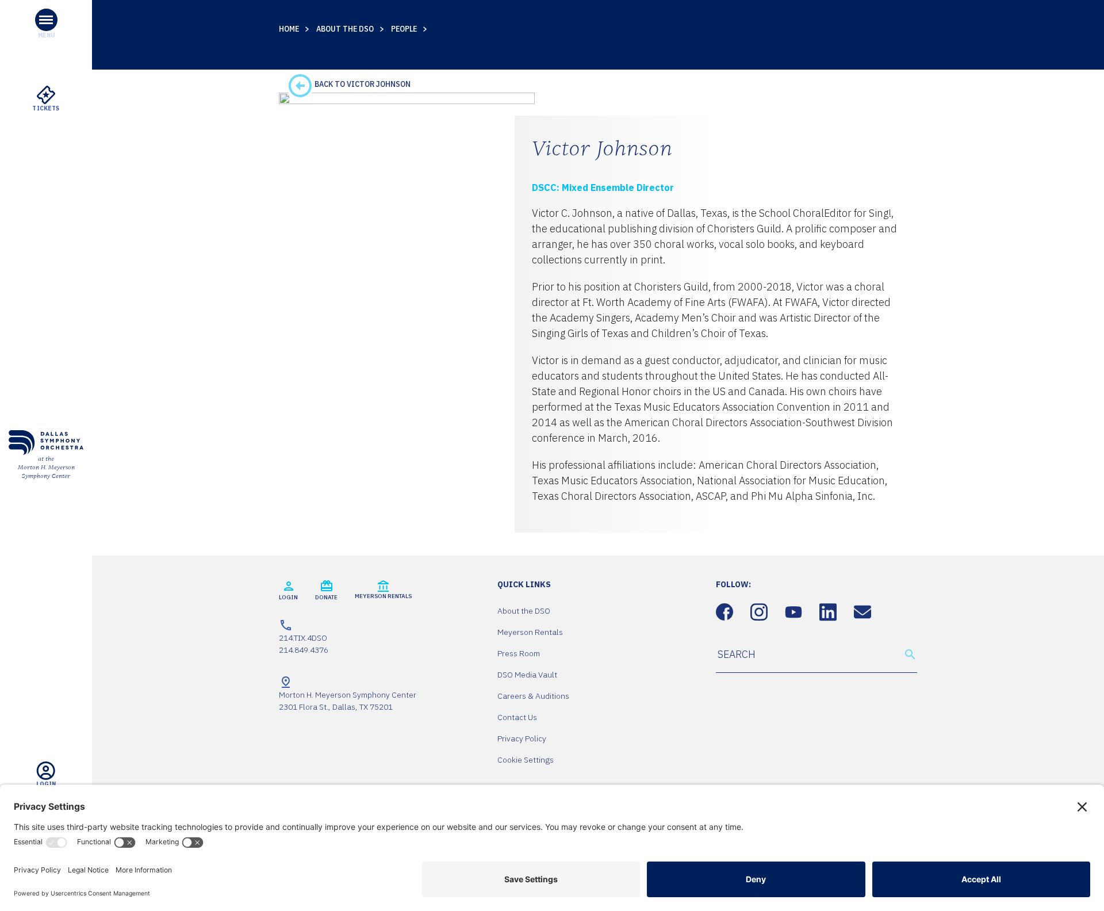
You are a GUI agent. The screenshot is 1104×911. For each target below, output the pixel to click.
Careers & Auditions (533, 696)
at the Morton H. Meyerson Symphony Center (46, 468)
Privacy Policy (521, 738)
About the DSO (345, 29)
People (404, 29)
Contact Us (517, 717)
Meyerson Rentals (530, 632)
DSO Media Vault (527, 674)
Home (289, 29)
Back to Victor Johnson (362, 84)
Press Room (518, 653)
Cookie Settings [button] (525, 760)
